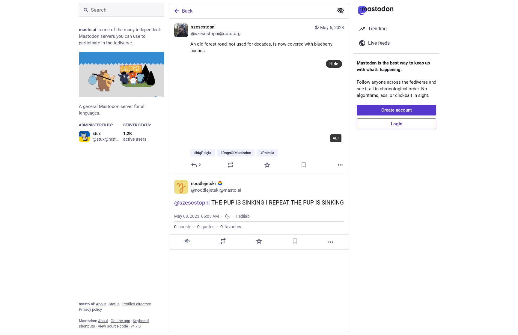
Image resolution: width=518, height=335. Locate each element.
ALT (336, 138)
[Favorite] (267, 165)
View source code (113, 326)
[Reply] (187, 241)
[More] (340, 165)
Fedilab (243, 216)
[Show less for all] (340, 10)
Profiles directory (136, 304)
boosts (182, 226)
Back (187, 11)
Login (396, 124)
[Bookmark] (303, 165)
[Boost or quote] (230, 165)
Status (114, 304)
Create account (396, 110)
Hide (333, 63)
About (101, 304)
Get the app (120, 321)
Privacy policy (90, 309)
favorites (230, 226)
